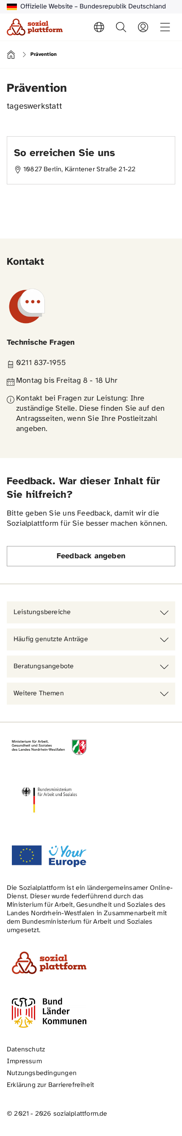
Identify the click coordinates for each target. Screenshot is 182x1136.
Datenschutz (26, 1049)
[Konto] (143, 27)
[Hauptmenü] (165, 27)
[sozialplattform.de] (35, 27)
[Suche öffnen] (121, 27)
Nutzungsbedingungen (42, 1073)
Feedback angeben (91, 556)
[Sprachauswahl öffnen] (99, 27)
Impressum (24, 1061)
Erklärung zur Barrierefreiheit (50, 1085)
